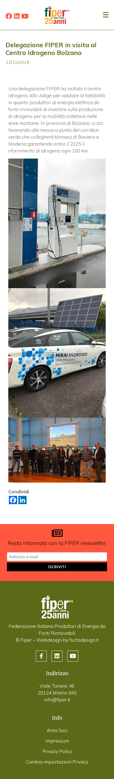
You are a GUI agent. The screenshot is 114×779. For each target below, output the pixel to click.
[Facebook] (9, 16)
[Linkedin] (17, 16)
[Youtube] (25, 16)
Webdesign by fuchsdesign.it (68, 640)
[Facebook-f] (41, 656)
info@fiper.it (57, 699)
